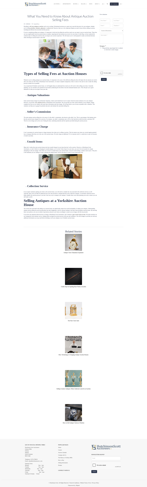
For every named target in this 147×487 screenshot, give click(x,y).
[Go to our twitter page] (63, 473)
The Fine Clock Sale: (73, 320)
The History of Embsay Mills (65, 457)
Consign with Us (62, 455)
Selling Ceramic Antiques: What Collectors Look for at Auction (73, 389)
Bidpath (78, 485)
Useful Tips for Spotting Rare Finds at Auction (73, 286)
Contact (60, 450)
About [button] (97, 4)
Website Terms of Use (85, 483)
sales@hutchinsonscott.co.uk (35, 461)
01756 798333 (34, 459)
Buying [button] (75, 4)
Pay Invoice (114, 4)
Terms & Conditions (74, 483)
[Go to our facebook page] (59, 473)
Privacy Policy (95, 483)
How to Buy (61, 460)
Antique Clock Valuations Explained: (74, 252)
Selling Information (63, 462)
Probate (60, 465)
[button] (103, 4)
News (90, 4)
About (59, 447)
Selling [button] (83, 4)
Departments (67, 4)
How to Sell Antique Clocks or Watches (73, 423)
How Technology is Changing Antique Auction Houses (73, 354)
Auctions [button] (56, 4)
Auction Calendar (62, 452)
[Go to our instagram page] (66, 473)
